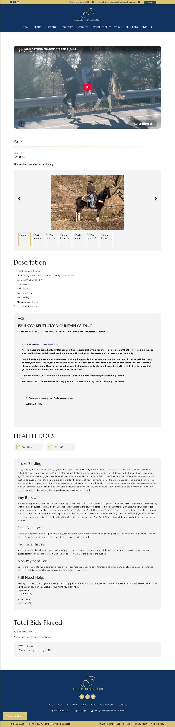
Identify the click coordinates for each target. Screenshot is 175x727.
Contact (68, 27)
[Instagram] (14, 2)
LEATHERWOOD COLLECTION (107, 27)
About (37, 27)
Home (26, 27)
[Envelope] (18, 2)
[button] (152, 27)
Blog (145, 27)
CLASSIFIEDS (132, 27)
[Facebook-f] (11, 2)
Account (82, 27)
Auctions (50, 27)
